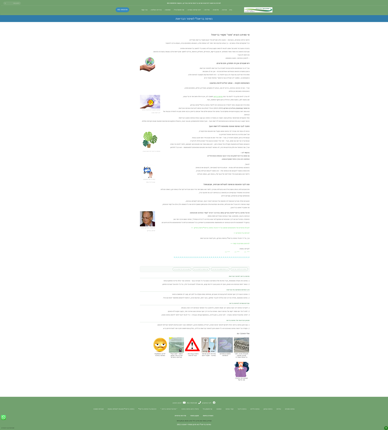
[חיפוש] (5, 3)
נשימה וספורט (290, 409)
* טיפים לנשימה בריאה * (168, 409)
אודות (224, 10)
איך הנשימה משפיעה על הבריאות (220, 269)
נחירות (207, 10)
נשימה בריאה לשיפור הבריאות (239, 269)
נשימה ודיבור (242, 409)
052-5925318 (171, 3)
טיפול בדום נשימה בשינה (190, 409)
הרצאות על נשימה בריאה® (147, 409)
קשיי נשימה (230, 409)
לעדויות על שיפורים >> (242, 233)
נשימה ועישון (268, 409)
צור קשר (144, 10)
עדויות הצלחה (156, 10)
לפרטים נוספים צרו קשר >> (240, 243)
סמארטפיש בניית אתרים (8, 428)
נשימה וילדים (255, 409)
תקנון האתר (194, 416)
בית (230, 10)
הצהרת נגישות (208, 416)
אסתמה (168, 10)
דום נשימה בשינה (194, 10)
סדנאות (216, 10)
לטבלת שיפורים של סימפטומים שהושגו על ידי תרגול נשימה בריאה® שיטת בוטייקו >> (220, 228)
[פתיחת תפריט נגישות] (386, 428)
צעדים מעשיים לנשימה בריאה (201, 269)
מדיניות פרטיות (180, 416)
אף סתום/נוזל (179, 10)
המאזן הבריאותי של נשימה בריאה (182, 269)
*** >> (247, 252)
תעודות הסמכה (98, 409)
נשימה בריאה (258, 9)
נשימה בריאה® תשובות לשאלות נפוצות (121, 409)
